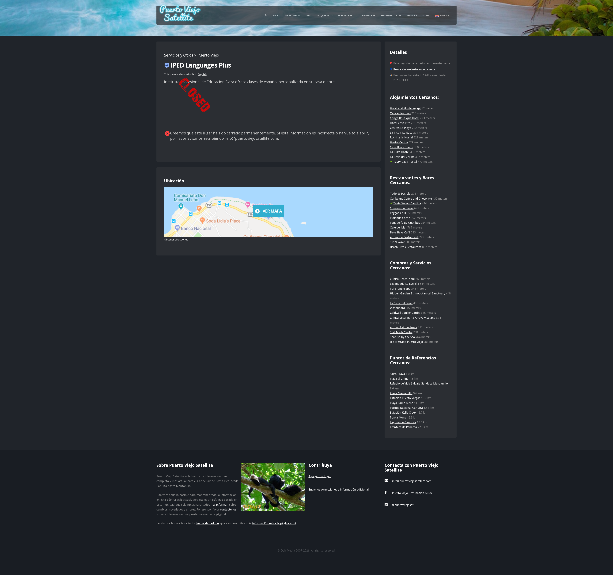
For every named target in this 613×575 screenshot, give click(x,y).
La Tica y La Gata (401, 132)
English (444, 15)
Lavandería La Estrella (404, 284)
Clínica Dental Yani (402, 279)
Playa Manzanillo (401, 393)
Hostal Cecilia (399, 142)
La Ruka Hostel (399, 152)
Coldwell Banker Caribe (405, 313)
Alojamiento (325, 15)
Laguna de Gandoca (403, 422)
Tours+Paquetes (391, 15)
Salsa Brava (397, 374)
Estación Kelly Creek (403, 412)
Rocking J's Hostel (401, 137)
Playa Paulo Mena (401, 403)
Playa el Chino (399, 379)
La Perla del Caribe (402, 157)
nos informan (219, 504)
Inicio (276, 15)
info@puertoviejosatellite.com (411, 481)
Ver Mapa (272, 211)
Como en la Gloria (401, 208)
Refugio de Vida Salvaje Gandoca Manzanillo (419, 383)
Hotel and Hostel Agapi (405, 108)
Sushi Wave (397, 242)
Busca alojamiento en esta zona (414, 69)
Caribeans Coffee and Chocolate (411, 198)
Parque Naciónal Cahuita (406, 408)
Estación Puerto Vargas (405, 398)
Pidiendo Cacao (400, 218)
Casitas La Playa (400, 128)
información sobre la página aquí (274, 523)
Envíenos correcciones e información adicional (339, 489)
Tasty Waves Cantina (407, 203)
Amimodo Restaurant (404, 237)
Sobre (425, 15)
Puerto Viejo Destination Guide (412, 493)
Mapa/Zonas (292, 15)
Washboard (397, 308)
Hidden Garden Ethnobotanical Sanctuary (417, 293)
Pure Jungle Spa (400, 288)
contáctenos (228, 509)
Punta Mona (398, 417)
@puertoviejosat (403, 505)
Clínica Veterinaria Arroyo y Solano (412, 318)
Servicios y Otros (178, 55)
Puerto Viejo (208, 55)
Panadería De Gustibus (405, 223)
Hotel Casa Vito (400, 123)
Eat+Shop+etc (346, 15)
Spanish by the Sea (402, 337)
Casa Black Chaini (401, 147)
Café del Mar (398, 227)
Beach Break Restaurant (405, 247)
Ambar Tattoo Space (403, 327)
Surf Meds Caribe (401, 332)
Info (308, 15)
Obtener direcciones (176, 239)
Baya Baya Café (400, 232)
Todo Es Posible (400, 193)
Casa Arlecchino (400, 113)
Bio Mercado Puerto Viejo (406, 342)
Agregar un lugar (320, 476)
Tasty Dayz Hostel (405, 162)
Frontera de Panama (403, 427)
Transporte (367, 15)
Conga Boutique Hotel (404, 118)
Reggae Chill (398, 213)
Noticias (411, 15)
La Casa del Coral (401, 303)
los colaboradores (207, 523)
